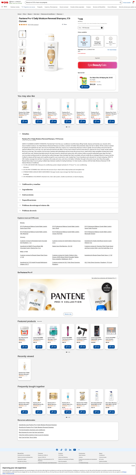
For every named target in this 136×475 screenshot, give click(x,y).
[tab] (22, 34)
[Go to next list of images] (22, 76)
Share (65, 24)
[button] (112, 50)
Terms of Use (11, 473)
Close (133, 465)
